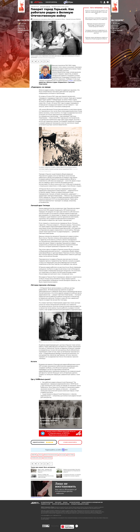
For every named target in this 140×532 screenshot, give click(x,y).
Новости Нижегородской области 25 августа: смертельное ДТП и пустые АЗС (96, 12)
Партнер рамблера (55, 525)
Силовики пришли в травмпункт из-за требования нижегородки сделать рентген (96, 32)
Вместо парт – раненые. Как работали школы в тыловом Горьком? (60, 419)
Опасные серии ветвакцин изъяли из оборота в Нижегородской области (96, 38)
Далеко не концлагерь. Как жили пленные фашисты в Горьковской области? (71, 471)
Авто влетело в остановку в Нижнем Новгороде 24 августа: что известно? (96, 18)
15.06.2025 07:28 (35, 6)
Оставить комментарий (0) (70, 442)
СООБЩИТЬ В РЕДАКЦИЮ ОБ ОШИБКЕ (80, 504)
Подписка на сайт (45, 504)
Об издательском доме (47, 502)
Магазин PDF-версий (74, 502)
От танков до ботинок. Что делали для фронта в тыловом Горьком (72, 475)
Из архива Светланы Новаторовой (46, 57)
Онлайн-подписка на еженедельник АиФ (92, 502)
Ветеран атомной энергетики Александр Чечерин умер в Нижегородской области (96, 25)
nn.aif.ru (70, 80)
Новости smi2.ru (36, 497)
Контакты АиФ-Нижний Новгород (60, 504)
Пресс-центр (58, 502)
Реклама (65, 502)
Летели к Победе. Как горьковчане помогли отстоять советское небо (46, 476)
